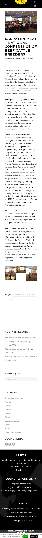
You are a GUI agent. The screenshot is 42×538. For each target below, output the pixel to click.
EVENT (32, 59)
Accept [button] (25, 536)
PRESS (7, 425)
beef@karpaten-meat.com (21, 520)
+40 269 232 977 (32, 508)
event (31, 295)
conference (20, 295)
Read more (21, 470)
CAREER (8, 406)
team (9, 299)
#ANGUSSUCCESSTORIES (14, 398)
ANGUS (8, 402)
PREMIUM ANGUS (12, 421)
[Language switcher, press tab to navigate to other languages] (34, 6)
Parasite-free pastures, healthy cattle (21, 356)
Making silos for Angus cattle (17, 349)
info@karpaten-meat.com (21, 512)
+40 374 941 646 (28, 516)
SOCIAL (7, 428)
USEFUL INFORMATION (13, 432)
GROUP (7, 417)
